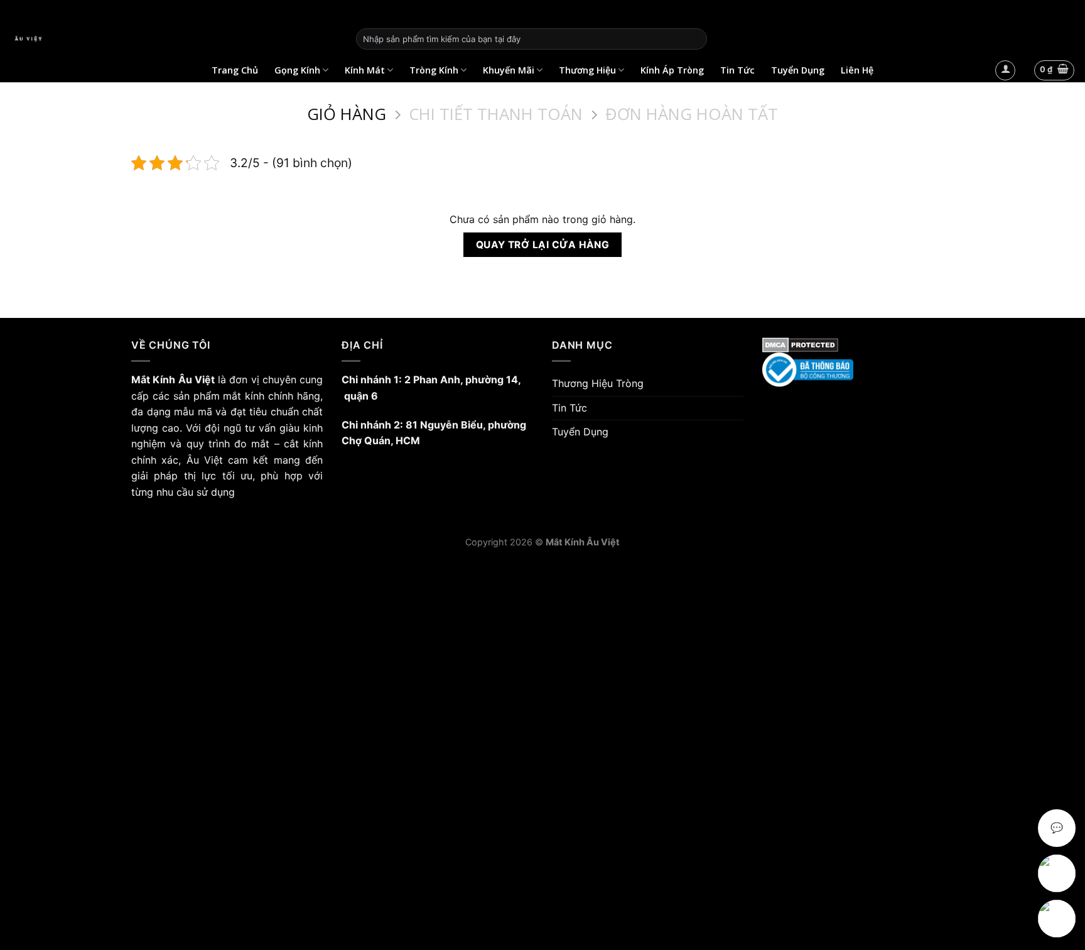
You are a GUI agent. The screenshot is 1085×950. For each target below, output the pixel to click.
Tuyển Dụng (797, 70)
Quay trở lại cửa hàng (543, 245)
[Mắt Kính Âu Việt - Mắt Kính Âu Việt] (173, 39)
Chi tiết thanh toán (496, 114)
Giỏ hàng (346, 114)
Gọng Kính (297, 70)
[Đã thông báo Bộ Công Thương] (858, 369)
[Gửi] (695, 39)
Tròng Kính (433, 70)
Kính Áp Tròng (672, 70)
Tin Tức (737, 70)
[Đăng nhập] (1005, 70)
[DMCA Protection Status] (858, 344)
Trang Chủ (235, 70)
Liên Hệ (857, 70)
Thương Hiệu (587, 70)
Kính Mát (365, 70)
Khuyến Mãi (508, 70)
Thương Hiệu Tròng (598, 383)
